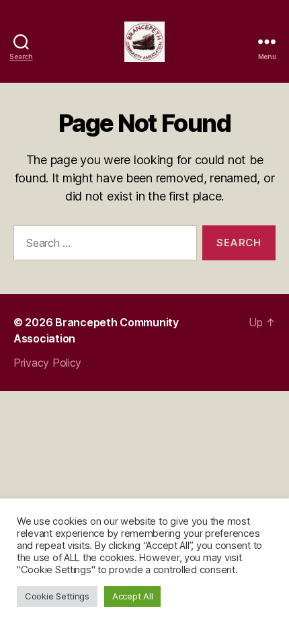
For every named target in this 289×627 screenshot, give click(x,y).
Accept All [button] (132, 596)
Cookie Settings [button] (57, 596)
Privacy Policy (47, 362)
